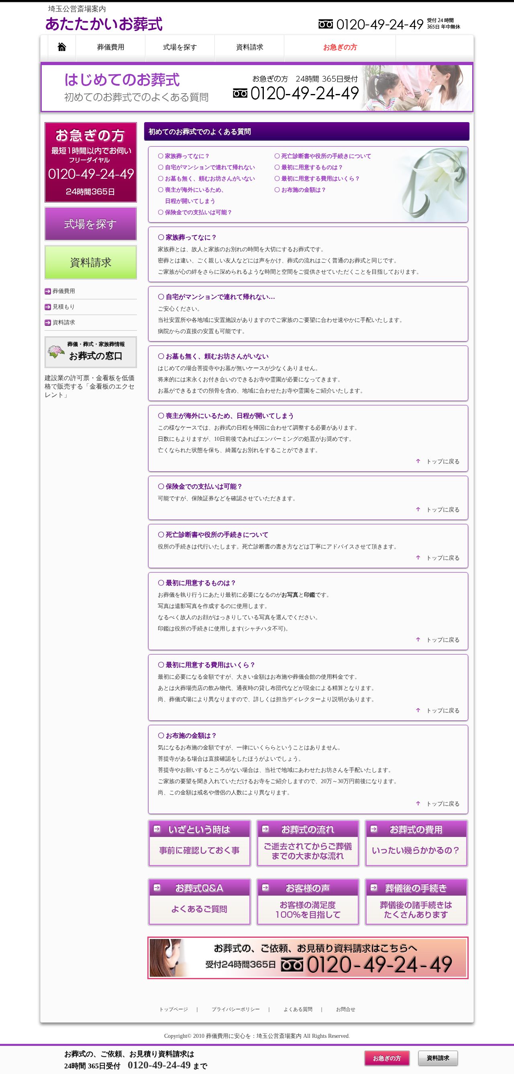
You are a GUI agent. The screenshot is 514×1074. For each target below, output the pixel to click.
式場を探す (90, 224)
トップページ (173, 1009)
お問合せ (345, 1009)
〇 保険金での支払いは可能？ (195, 212)
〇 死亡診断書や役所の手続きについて (322, 156)
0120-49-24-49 (159, 1065)
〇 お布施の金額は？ (300, 190)
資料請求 (438, 1058)
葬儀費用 (64, 291)
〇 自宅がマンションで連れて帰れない (206, 167)
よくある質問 (298, 1009)
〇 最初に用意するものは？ (308, 167)
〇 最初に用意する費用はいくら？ (317, 179)
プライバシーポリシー (236, 1009)
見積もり (64, 307)
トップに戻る (443, 461)
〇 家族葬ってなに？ (184, 156)
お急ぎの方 (387, 1058)
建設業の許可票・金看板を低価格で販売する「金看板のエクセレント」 (90, 386)
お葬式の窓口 (96, 351)
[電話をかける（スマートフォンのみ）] (91, 201)
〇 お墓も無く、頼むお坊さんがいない (206, 179)
